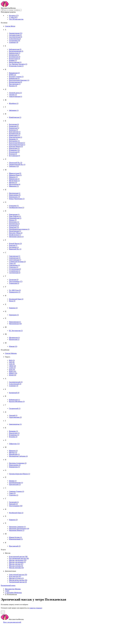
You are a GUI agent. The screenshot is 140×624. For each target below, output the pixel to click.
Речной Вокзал (15, 243)
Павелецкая (14, 214)
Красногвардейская (17, 143)
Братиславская (15, 62)
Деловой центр (15, 93)
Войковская (14, 78)
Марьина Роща (15, 175)
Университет (14, 292)
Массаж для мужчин (17, 560)
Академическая (15, 37)
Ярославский (14, 546)
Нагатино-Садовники (17, 463)
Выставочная (14, 84)
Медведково (14, 181)
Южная (13, 346)
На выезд (14, 15)
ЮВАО (13, 373)
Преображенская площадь (19, 229)
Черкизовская (15, 322)
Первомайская (15, 218)
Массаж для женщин (17, 562)
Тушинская (14, 283)
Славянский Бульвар (17, 261)
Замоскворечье (15, 424)
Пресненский (15, 484)
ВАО (12, 360)
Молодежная (14, 184)
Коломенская (14, 133)
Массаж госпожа (16, 566)
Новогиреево (14, 195)
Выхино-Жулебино (17, 401)
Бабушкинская (15, 49)
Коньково (13, 139)
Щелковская (14, 337)
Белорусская (14, 58)
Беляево (13, 60)
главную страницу (35, 608)
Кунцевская (14, 152)
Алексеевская (15, 39)
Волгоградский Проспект (19, 80)
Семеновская (14, 258)
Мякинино (14, 186)
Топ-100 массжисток (16, 19)
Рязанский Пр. (15, 249)
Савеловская (14, 256)
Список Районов (11, 353)
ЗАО (11, 362)
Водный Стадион (16, 76)
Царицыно (14, 315)
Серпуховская (15, 260)
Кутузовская (14, 156)
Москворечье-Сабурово (18, 456)
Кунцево (13, 437)
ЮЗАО (12, 375)
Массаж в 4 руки (16, 578)
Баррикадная (14, 53)
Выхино (13, 86)
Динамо (13, 94)
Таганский (14, 502)
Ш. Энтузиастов (16, 330)
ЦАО (12, 369)
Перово (13, 220)
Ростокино (14, 247)
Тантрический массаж (18, 582)
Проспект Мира (15, 233)
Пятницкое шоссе (16, 236)
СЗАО (12, 368)
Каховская (13, 126)
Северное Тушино (16, 491)
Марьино (13, 177)
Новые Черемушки (16, 199)
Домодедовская (15, 96)
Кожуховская (14, 132)
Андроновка (14, 40)
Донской (13, 415)
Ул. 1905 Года (15, 290)
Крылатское (14, 148)
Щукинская (14, 339)
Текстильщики (15, 281)
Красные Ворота (16, 146)
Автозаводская (15, 35)
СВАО (12, 366)
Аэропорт (13, 42)
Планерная (14, 225)
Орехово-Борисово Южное (19, 474)
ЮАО (12, 371)
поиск (8, 585)
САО (12, 364)
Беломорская (14, 57)
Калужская (14, 124)
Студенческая (15, 269)
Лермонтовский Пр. (17, 164)
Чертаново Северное (17, 527)
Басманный (14, 393)
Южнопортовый (16, 539)
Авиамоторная (15, 33)
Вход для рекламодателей (12, 622)
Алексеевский (15, 384)
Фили (12, 301)
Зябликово (14, 110)
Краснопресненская (17, 144)
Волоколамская (15, 82)
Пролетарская (15, 231)
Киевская (13, 130)
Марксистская (15, 173)
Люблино (14, 166)
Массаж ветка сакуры (18, 580)
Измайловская (15, 117)
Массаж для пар (16, 564)
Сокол (12, 263)
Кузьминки (14, 150)
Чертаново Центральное (19, 528)
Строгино (13, 267)
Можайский (14, 454)
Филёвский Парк (16, 513)
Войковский (14, 399)
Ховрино (13, 308)
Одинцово (14, 205)
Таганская (13, 279)
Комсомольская (15, 137)
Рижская (13, 245)
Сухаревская (14, 271)
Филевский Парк (16, 299)
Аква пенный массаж (18, 574)
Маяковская (14, 179)
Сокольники (14, 265)
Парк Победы (15, 216)
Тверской (13, 504)
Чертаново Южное (16, 530)
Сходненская (14, 272)
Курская (13, 154)
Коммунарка (14, 135)
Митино (13, 182)
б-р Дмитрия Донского (18, 64)
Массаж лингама (16, 567)
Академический (15, 382)
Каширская (14, 128)
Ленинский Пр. (15, 162)
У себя (13, 17)
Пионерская (14, 224)
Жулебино (13, 103)
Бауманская (14, 55)
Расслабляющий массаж (19, 558)
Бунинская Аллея (16, 66)
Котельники (14, 141)
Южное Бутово (15, 537)
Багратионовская (16, 51)
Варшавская (14, 73)
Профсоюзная (15, 235)
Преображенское (16, 482)
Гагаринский (14, 408)
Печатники (14, 222)
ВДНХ (12, 75)
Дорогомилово (15, 417)
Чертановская (15, 323)
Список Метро (10, 26)
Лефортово (14, 444)
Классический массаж (18, 556)
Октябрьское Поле (16, 207)
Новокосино (14, 197)
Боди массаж (15, 576)
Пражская (14, 227)
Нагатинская (14, 193)
